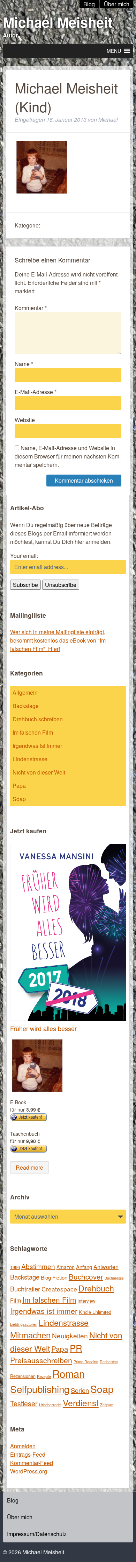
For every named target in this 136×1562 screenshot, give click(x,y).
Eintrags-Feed (27, 1454)
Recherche (109, 1361)
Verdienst (81, 1402)
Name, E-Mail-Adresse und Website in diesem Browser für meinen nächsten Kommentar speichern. (68, 456)
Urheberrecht (50, 1404)
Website (25, 420)
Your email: (24, 556)
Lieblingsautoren (23, 1324)
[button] (114, 51)
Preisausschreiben (41, 1360)
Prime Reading (86, 1361)
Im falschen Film (33, 732)
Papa (19, 786)
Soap (19, 799)
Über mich (19, 1517)
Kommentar (31, 308)
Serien (80, 1390)
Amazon (65, 1266)
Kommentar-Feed (31, 1463)
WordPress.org (28, 1471)
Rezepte (44, 1376)
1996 (15, 1267)
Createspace (59, 1288)
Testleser (24, 1403)
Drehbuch (96, 1288)
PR (76, 1347)
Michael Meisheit (57, 22)
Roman (68, 1373)
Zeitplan (106, 1404)
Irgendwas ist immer (37, 746)
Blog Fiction (54, 1277)
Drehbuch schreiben (38, 719)
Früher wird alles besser (43, 1028)
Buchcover (86, 1276)
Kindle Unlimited (95, 1312)
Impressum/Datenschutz (37, 1534)
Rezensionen (23, 1376)
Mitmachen (30, 1335)
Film (15, 1300)
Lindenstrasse (30, 759)
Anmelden (23, 1446)
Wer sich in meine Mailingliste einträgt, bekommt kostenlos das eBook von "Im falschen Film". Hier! (58, 640)
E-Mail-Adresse (35, 392)
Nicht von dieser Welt (39, 772)
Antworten (106, 1266)
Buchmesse (114, 1278)
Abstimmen (38, 1266)
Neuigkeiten (70, 1335)
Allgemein (25, 692)
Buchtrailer (25, 1288)
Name (24, 364)
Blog (12, 1500)
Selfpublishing (39, 1389)
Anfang (84, 1266)
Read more (29, 1167)
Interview (86, 1300)
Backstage (26, 706)
